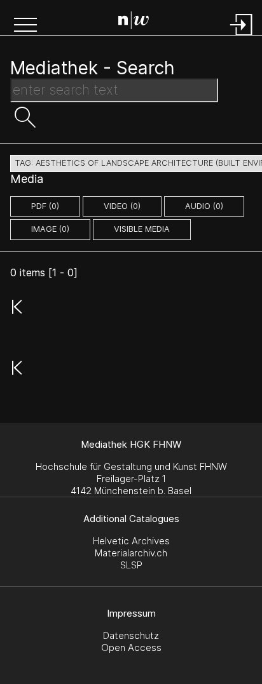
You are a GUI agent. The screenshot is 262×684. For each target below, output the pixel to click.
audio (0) (204, 206)
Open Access (131, 647)
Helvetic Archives (131, 541)
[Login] (241, 36)
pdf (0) (45, 206)
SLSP (131, 565)
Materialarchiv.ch (131, 553)
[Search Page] (133, 22)
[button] (25, 26)
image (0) (50, 229)
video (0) (122, 206)
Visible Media (142, 229)
